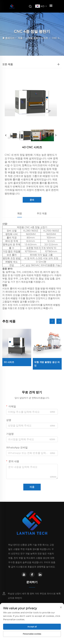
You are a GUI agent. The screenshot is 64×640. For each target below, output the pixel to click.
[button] (52, 321)
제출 (32, 486)
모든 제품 (7, 64)
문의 (32, 199)
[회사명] (12, 6)
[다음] (56, 135)
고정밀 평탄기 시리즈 (37, 37)
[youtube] (23, 574)
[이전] (6, 135)
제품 (20, 37)
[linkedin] (40, 574)
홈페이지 (10, 37)
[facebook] (32, 574)
